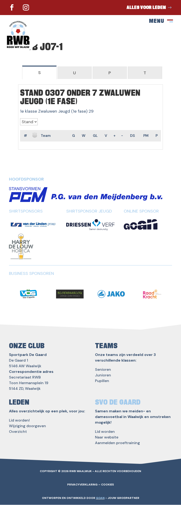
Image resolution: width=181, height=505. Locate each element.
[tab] (39, 72)
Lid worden (105, 431)
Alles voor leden (146, 7)
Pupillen (102, 380)
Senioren (103, 369)
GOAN (100, 498)
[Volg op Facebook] (12, 7)
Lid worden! (19, 420)
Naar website (106, 437)
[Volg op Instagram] (26, 7)
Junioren (103, 375)
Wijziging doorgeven (27, 425)
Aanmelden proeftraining (117, 442)
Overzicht (18, 431)
